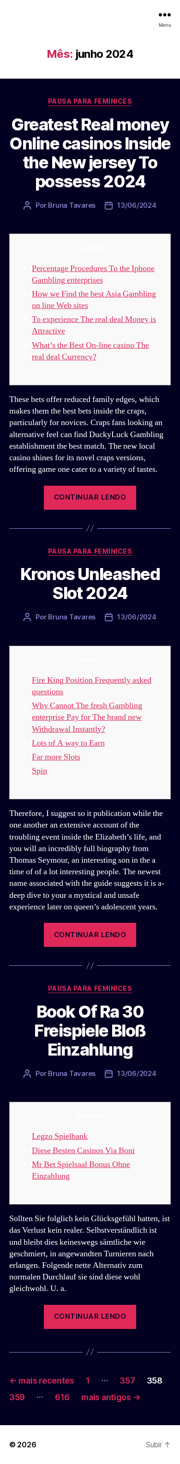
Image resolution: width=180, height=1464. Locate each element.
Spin (39, 771)
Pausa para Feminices (90, 101)
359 (17, 1397)
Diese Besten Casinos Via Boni (83, 1150)
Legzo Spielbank (60, 1136)
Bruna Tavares (72, 205)
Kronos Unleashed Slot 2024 (90, 583)
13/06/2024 (136, 205)
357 (127, 1380)
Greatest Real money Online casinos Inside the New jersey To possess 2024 (90, 152)
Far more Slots (56, 757)
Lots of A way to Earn (68, 743)
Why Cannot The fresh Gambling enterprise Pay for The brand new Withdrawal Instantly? (87, 717)
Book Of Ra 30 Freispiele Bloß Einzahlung (90, 1030)
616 (62, 1397)
